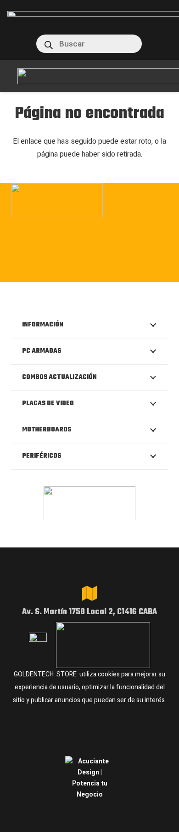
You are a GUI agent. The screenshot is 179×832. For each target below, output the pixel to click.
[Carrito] (157, 44)
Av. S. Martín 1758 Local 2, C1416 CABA (89, 612)
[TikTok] (118, 271)
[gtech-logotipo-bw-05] (89, 200)
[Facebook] (62, 271)
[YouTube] (146, 271)
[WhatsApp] (90, 271)
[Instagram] (33, 272)
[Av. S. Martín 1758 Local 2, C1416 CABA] (89, 593)
